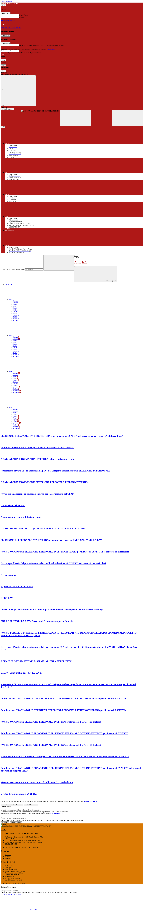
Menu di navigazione (111, 281)
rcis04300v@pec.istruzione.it (25, 842)
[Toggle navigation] (75, 118)
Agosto (15, 313)
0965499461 (11, 839)
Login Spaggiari (51, 49)
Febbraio (15, 303)
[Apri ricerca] (127, 118)
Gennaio (15, 301)
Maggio (15, 308)
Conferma (10, 109)
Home (76, 256)
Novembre (16, 318)
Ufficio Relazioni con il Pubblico (15, 871)
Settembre (16, 315)
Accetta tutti (30, 805)
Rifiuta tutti (17, 805)
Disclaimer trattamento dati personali (12, 894)
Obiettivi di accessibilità (12, 875)
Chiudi (3, 60)
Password (22, 17)
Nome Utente (23, 15)
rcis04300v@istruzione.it (24, 840)
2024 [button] (10, 371)
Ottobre (15, 317)
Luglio (15, 311)
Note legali (8, 868)
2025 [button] (10, 335)
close (3, 126)
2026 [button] (10, 299)
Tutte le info (8, 284)
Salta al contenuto (6, 1)
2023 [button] (10, 407)
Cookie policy (9, 866)
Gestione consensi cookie (12, 878)
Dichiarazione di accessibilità (14, 873)
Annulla (4, 109)
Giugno (15, 310)
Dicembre (16, 320)
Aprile (14, 306)
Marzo (15, 304)
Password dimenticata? (8, 20)
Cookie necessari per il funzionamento (13, 819)
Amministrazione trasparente (13, 880)
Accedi (3, 5)
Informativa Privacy (11, 869)
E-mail (21, 45)
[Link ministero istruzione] (9, 3)
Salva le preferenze (15, 822)
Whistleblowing (9, 876)
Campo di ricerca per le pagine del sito (12, 269)
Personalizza (5, 805)
